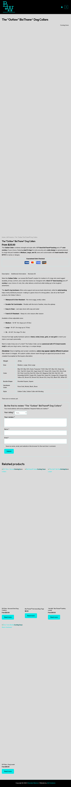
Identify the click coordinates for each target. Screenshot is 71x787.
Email (6, 438)
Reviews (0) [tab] (32, 274)
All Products (10, 237)
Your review (9, 417)
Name (6, 429)
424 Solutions (51, 783)
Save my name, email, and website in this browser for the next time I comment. (31, 446)
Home (3, 237)
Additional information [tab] (18, 274)
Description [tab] (5, 274)
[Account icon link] (62, 7)
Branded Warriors (33, 783)
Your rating (9, 412)
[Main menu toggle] (66, 7)
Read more (8, 617)
